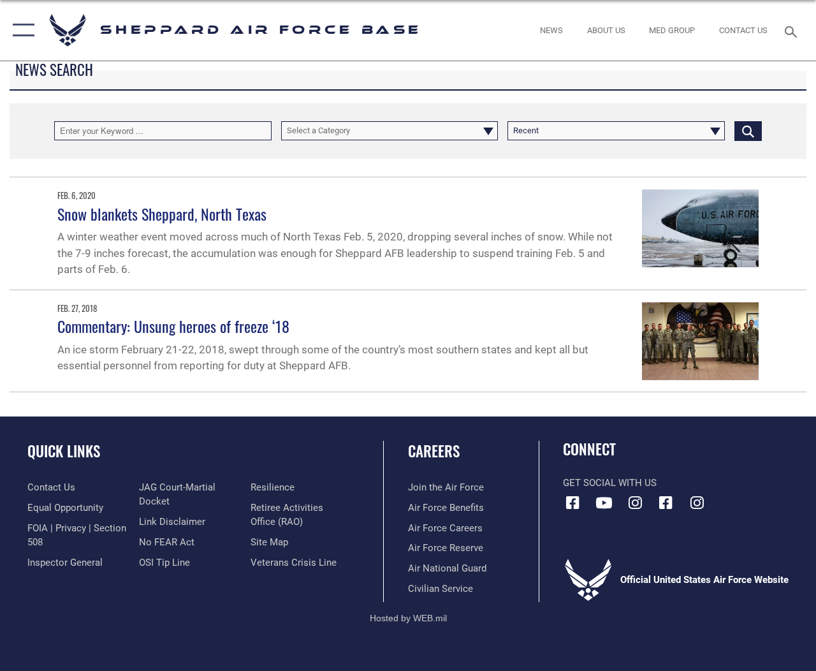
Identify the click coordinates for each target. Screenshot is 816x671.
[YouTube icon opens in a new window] (603, 502)
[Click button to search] (748, 130)
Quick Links (63, 451)
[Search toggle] (793, 30)
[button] (20, 30)
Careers (434, 451)
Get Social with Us (610, 483)
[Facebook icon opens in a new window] (572, 502)
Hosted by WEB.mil (408, 618)
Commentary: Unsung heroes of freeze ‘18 (173, 325)
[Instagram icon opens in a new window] (635, 502)
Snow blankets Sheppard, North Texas (161, 213)
